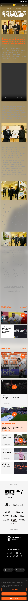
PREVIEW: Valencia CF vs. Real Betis (7, 465)
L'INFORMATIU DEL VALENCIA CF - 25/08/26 (11, 397)
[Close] (26, 580)
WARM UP (4, 374)
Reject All (14, 594)
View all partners (14, 529)
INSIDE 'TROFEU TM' (6, 437)
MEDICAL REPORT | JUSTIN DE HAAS (7, 451)
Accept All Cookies (14, 598)
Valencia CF (9, 8)
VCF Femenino (5, 435)
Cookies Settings (14, 589)
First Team (4, 372)
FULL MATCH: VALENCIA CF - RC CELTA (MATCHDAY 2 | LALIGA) (12, 428)
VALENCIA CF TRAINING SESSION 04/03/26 (14, 320)
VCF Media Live (5, 395)
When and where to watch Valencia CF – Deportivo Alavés (7, 330)
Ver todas (24, 307)
